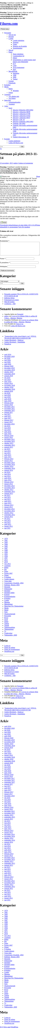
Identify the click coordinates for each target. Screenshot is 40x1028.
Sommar (15, 42)
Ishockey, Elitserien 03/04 (21, 116)
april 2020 (7, 364)
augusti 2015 (8, 447)
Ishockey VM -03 (19, 120)
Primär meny (5, 29)
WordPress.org (9, 651)
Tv (1, 149)
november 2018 (9, 385)
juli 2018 (7, 393)
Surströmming (17, 48)
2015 (6, 560)
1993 (6, 554)
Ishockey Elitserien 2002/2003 (23, 121)
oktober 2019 (8, 372)
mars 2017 (7, 418)
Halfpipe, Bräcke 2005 (12, 585)
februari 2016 (8, 435)
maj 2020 (7, 362)
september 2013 (9, 491)
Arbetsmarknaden (14, 102)
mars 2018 (7, 401)
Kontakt (7, 139)
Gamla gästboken (14, 141)
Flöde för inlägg (9, 647)
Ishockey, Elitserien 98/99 (21, 112)
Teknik (6, 625)
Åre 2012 (7, 564)
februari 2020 (8, 366)
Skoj (14, 69)
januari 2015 (8, 461)
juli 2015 (7, 449)
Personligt (7, 33)
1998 (14, 75)
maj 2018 (7, 397)
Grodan (11, 81)
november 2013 (9, 488)
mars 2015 (7, 457)
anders (15, 163)
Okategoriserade (9, 614)
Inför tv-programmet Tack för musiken (20, 226)
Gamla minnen (9, 579)
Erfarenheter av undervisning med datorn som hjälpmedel (24, 61)
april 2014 (7, 478)
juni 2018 (7, 395)
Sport (10, 108)
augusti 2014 (8, 470)
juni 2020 (7, 360)
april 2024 (7, 354)
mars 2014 (7, 480)
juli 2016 (7, 426)
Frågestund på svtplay (11, 300)
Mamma (7, 602)
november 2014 (9, 464)
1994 (6, 556)
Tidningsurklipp (9, 627)
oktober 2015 (8, 443)
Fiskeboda (12, 83)
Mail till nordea (9, 302)
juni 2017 (7, 414)
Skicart (11, 50)
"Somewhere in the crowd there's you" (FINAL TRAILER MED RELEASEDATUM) (20, 337)
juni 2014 (7, 474)
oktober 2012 (8, 513)
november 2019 (9, 370)
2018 (6, 562)
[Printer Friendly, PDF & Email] (3, 223)
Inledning (16, 73)
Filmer (11, 92)
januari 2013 (8, 507)
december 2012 (9, 509)
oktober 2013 (8, 490)
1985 (6, 546)
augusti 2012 (8, 517)
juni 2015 (7, 451)
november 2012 (9, 511)
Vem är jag (12, 35)
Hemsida (7, 587)
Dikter (15, 58)
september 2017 (9, 410)
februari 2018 (8, 403)
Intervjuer (7, 100)
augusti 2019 (8, 376)
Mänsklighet (8, 604)
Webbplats (3, 266)
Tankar (15, 79)
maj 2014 (7, 476)
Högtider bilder (9, 593)
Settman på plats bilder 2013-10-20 (18, 225)
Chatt (14, 65)
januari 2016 (8, 437)
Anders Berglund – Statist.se (13, 340)
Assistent (12, 104)
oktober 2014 (8, 466)
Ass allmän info (14, 96)
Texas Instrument (18, 67)
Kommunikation (9, 596)
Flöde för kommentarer (12, 649)
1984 (6, 544)
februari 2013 (8, 505)
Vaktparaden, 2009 (10, 635)
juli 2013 (7, 495)
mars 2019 (7, 381)
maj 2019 (7, 380)
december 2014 (9, 463)
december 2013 (9, 486)
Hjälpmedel (8, 589)
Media (6, 87)
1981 (6, 540)
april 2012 (7, 524)
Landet (11, 38)
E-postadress (5, 262)
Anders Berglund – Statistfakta (14, 342)
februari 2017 (8, 420)
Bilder (11, 89)
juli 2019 (7, 378)
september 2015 (9, 445)
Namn (2, 258)
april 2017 (7, 416)
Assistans (7, 94)
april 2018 (7, 399)
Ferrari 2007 (8, 573)
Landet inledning (18, 40)
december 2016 (9, 424)
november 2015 (9, 441)
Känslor (7, 594)
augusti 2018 (8, 391)
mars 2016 (7, 434)
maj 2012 (7, 522)
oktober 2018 (8, 387)
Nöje (6, 612)
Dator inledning (18, 54)
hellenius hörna (9, 298)
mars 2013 (7, 503)
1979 (6, 539)
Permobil (20, 314)
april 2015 (7, 455)
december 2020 (9, 356)
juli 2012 (7, 518)
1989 (6, 550)
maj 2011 (7, 528)
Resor (6, 618)
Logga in (7, 646)
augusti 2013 (8, 493)
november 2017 (9, 408)
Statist (6, 622)
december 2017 (9, 407)
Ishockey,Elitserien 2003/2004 (23, 110)
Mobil (6, 610)
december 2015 (9, 439)
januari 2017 (8, 422)
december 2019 (9, 368)
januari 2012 (8, 526)
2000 (14, 77)
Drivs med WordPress (10, 1027)
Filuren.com (9, 23)
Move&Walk (13, 71)
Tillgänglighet (9, 629)
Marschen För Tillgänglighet (13, 606)
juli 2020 (7, 358)
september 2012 (9, 515)
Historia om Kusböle (20, 46)
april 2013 (7, 501)
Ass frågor (12, 98)
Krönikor (7, 85)
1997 (6, 558)
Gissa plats (8, 581)
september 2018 (9, 389)
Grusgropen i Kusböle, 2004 (13, 583)
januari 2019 (8, 383)
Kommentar (4, 241)
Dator (10, 52)
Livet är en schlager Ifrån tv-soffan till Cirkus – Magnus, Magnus (20, 317)
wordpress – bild (9, 304)
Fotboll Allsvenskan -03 (21, 137)
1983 (6, 542)
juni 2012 (7, 520)
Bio (5, 569)
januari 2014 (8, 484)
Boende (11, 37)
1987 (6, 548)
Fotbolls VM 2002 (19, 123)
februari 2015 (8, 459)
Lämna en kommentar (25, 163)
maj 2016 (7, 430)
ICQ (14, 64)
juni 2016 (7, 428)
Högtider (16, 91)
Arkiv (6, 106)
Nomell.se (7, 344)
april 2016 (7, 432)
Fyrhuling (7, 577)
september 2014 (9, 468)
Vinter (15, 44)
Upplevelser (8, 633)
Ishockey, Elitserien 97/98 (21, 114)
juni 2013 (7, 497)
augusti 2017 (8, 412)
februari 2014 (8, 482)
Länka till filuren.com (16, 143)
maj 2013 (7, 499)
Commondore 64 (18, 56)
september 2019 (9, 374)
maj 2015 (7, 453)
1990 (6, 552)
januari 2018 (8, 405)
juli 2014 (7, 472)
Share (38, 176)
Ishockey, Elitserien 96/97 (21, 118)
